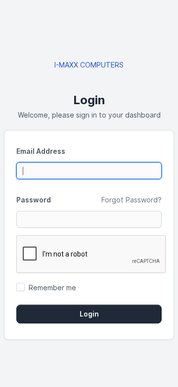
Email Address (40, 151)
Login (89, 314)
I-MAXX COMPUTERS (89, 65)
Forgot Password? (131, 199)
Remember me (52, 287)
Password (33, 199)
